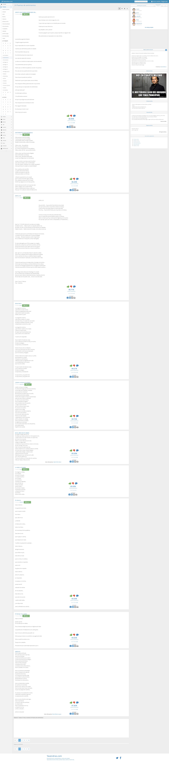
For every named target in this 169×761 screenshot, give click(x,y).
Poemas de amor (136, 141)
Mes (162, 5)
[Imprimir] (74, 127)
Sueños (4, 87)
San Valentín (5, 55)
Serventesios (5, 60)
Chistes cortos (136, 139)
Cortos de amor (5, 26)
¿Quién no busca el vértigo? (22, 382)
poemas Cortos (5, 21)
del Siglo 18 (5, 62)
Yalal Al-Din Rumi (57, 462)
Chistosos (4, 19)
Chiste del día (149, 101)
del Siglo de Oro (6, 71)
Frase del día (149, 112)
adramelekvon (163, 66)
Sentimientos (6, 57)
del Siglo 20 (5, 66)
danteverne (22, 384)
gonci (21, 305)
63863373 (21, 502)
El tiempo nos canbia (21, 614)
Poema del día (149, 125)
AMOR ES (17, 651)
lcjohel (21, 134)
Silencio (4, 73)
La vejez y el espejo (20, 467)
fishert (21, 615)
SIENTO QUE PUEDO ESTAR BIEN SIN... (25, 12)
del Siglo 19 (5, 64)
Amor (3, 14)
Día (154, 5)
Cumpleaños (4, 28)
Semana (158, 5)
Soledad (4, 80)
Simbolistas (5, 76)
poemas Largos (5, 33)
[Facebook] (68, 127)
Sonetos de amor (6, 85)
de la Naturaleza (5, 36)
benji (20, 469)
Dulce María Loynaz (56, 714)
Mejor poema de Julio (148, 49)
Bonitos (3, 16)
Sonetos (5, 83)
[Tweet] (70, 127)
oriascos (21, 197)
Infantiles (4, 31)
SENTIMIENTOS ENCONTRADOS (24, 132)
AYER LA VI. (18, 196)
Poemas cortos (136, 140)
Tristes (3, 38)
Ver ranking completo (149, 27)
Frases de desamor (137, 143)
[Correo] (72, 127)
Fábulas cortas (136, 145)
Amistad (4, 11)
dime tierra (18, 303)
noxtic (21, 14)
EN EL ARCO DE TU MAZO (22, 433)
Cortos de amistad (6, 23)
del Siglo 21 (5, 69)
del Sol (4, 78)
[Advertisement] (26, 26)
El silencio (18, 500)
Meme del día (149, 71)
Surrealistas (5, 90)
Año (165, 5)
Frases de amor (136, 144)
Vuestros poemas (5, 9)
